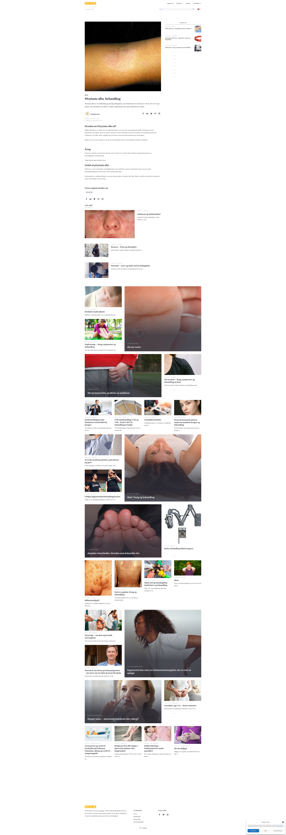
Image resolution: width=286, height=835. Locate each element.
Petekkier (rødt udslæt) (95, 312)
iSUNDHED (196, 3)
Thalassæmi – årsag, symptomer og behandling (178, 47)
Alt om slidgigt (180, 748)
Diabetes (173, 26)
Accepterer (253, 830)
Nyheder (188, 3)
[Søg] (193, 9)
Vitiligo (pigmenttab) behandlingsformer (102, 497)
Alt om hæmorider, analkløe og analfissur (108, 393)
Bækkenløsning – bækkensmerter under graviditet (154, 748)
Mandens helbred (94, 667)
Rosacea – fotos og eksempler (124, 247)
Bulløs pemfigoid (92, 600)
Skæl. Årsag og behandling (141, 497)
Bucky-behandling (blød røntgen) (178, 549)
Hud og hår (89, 192)
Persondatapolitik (138, 822)
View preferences (278, 830)
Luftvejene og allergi (98, 715)
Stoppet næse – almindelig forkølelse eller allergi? (113, 719)
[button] (283, 822)
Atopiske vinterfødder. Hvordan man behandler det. (113, 553)
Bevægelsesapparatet (138, 666)
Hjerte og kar (174, 36)
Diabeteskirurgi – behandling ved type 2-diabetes (178, 28)
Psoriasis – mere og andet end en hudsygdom (130, 266)
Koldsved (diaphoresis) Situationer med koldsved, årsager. (96, 422)
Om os (135, 814)
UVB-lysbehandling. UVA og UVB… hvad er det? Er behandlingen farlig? (126, 422)
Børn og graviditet (174, 703)
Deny (265, 830)
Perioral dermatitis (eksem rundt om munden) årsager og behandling (187, 422)
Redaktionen (137, 816)
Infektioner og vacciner (96, 743)
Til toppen (144, 828)
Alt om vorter (134, 347)
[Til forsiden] (104, 3)
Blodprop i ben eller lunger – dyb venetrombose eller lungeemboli (127, 748)
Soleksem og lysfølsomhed (148, 214)
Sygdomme (170, 3)
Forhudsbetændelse (152, 420)
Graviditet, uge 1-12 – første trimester (180, 706)
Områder (178, 3)
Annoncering (136, 819)
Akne (176, 580)
